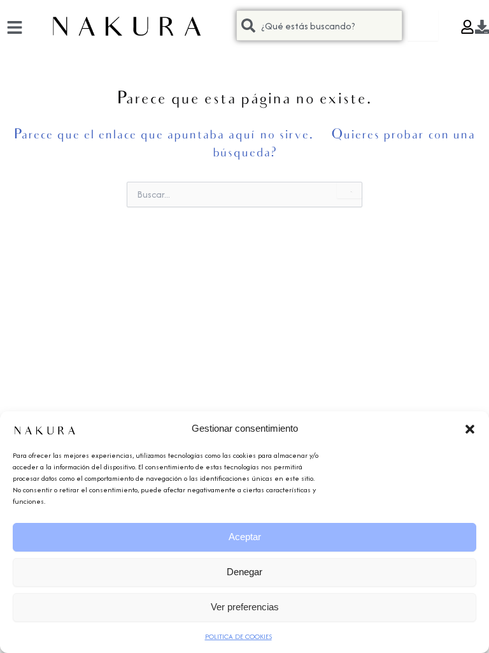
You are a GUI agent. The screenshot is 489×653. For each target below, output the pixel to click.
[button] (470, 429)
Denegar (244, 571)
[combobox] (319, 25)
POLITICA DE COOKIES (238, 636)
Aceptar (245, 536)
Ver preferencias (245, 606)
